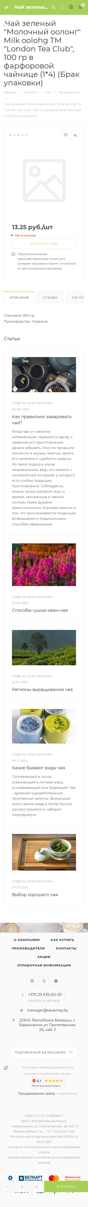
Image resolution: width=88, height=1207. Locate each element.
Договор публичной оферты (48, 1074)
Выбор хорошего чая (35, 894)
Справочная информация (44, 965)
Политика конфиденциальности (47, 1067)
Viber (44, 981)
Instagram (32, 981)
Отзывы (50, 297)
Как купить (62, 940)
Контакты (66, 948)
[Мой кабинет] (71, 7)
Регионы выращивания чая (42, 689)
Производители (28, 948)
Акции (44, 957)
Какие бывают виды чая (38, 767)
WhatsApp (56, 981)
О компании (27, 940)
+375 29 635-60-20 (45, 995)
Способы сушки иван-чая (40, 610)
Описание (19, 297)
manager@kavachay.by (47, 1010)
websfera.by (68, 1093)
